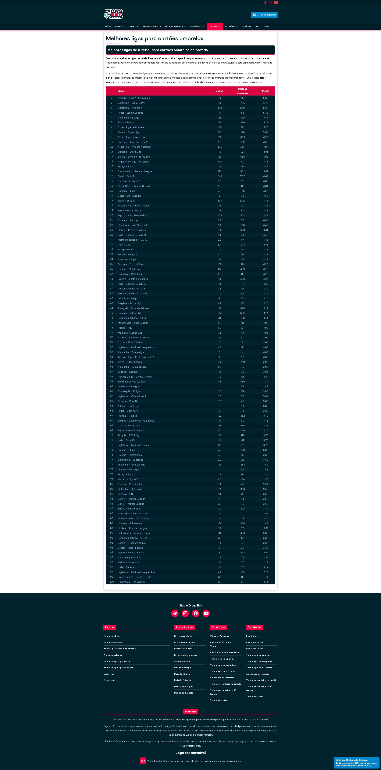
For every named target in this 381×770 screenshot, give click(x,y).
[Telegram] (175, 613)
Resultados (251, 636)
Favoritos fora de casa (185, 655)
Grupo (266, 26)
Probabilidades (150, 26)
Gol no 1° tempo (182, 667)
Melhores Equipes (174, 26)
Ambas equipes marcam (222, 677)
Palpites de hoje (111, 636)
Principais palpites (112, 655)
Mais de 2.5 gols (182, 680)
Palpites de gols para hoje (116, 661)
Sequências (195, 26)
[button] (125, 26)
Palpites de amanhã (113, 642)
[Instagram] (185, 613)
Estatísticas (231, 26)
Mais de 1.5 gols (182, 674)
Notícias (246, 26)
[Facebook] (195, 613)
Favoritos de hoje (183, 636)
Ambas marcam (182, 661)
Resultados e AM (254, 648)
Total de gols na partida (222, 658)
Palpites (119, 26)
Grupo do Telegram (266, 15)
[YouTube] (206, 613)
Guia (257, 26)
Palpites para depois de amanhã (119, 648)
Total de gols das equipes (223, 665)
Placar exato (109, 680)
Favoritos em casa (183, 648)
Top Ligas (213, 26)
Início (108, 26)
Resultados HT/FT (255, 642)
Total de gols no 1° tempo (223, 671)
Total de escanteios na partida (225, 684)
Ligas (133, 26)
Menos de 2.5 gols (183, 686)
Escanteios (108, 674)
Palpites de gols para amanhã (118, 667)
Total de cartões (218, 700)
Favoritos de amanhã (184, 642)
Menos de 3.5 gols (183, 692)
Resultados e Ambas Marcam (224, 652)
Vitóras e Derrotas (219, 636)
